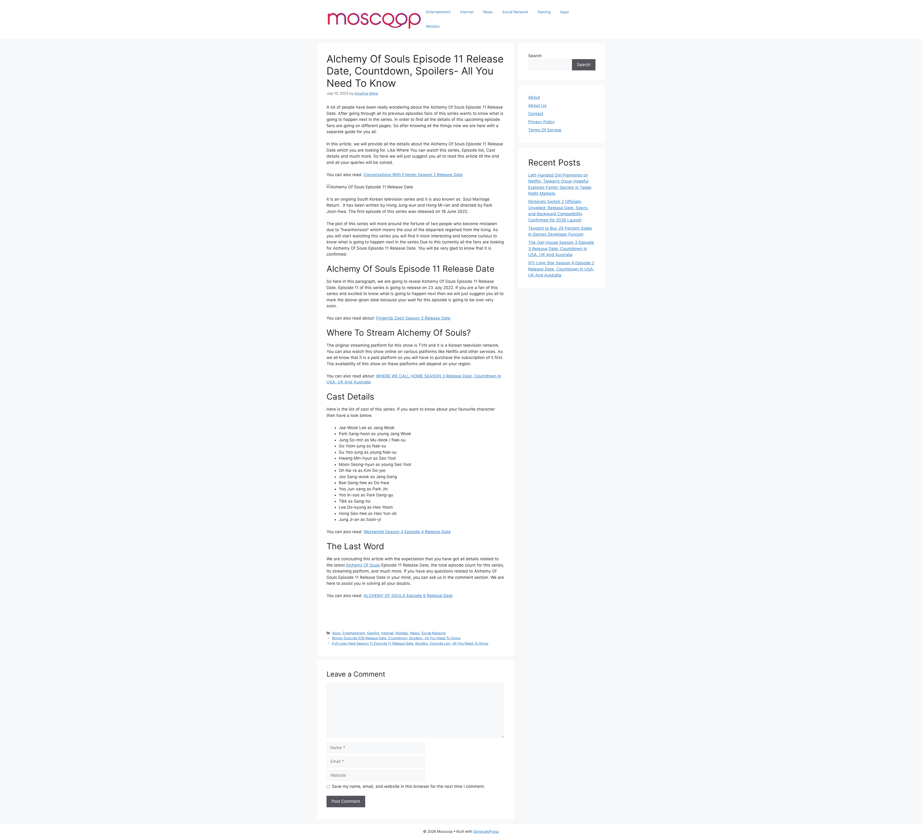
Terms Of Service (544, 130)
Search (535, 55)
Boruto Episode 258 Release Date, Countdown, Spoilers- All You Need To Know (396, 638)
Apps (564, 12)
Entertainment (438, 12)
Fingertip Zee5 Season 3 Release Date (413, 318)
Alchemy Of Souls (363, 565)
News (488, 12)
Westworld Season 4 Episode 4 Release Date (407, 531)
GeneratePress (486, 831)
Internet (466, 12)
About (534, 97)
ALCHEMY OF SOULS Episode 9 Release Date (408, 595)
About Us (537, 105)
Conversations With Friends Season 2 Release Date (413, 174)
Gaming (544, 12)
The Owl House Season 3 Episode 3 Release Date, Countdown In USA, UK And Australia (561, 248)
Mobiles (433, 26)
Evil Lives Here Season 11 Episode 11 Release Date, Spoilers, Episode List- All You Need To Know (410, 643)
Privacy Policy (541, 121)
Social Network (515, 12)
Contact (535, 113)
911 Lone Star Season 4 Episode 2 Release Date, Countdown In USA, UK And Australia (561, 269)
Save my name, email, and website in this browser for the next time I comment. (408, 786)
